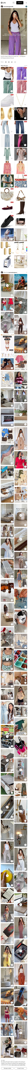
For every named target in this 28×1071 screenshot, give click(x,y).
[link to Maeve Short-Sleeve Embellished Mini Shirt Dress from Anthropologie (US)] (20, 154)
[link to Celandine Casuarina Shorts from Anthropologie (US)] (7, 181)
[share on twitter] (12, 62)
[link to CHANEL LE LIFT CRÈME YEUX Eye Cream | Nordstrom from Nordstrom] (20, 221)
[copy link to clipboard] (15, 62)
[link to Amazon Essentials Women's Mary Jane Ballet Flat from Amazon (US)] (7, 207)
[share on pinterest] (9, 62)
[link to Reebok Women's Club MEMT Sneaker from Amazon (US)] (7, 100)
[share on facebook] (6, 62)
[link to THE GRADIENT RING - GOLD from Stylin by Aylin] (20, 113)
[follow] (26, 6)
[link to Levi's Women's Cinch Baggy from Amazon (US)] (7, 127)
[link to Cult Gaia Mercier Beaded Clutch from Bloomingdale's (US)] (20, 194)
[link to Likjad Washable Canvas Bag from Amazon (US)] (20, 181)
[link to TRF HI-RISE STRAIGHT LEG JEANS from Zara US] (7, 140)
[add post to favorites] (25, 53)
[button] (26, 2)
